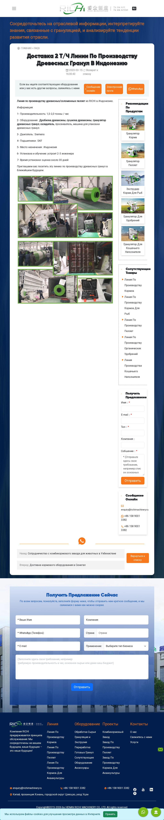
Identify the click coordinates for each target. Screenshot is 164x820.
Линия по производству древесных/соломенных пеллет (51, 101)
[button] (156, 812)
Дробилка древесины (52, 120)
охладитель (47, 124)
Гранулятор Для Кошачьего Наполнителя (132, 248)
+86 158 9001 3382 (74, 788)
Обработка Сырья (85, 731)
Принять (110, 814)
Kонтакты (139, 724)
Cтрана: (90, 632)
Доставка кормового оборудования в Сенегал (58, 565)
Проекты (110, 724)
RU (134, 8)
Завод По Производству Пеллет (111, 747)
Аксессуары (82, 767)
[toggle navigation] (14, 8)
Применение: (94, 646)
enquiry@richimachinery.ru (27, 788)
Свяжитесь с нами (141, 737)
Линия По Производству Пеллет (133, 325)
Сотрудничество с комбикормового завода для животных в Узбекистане (72, 553)
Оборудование (87, 724)
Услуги (134, 742)
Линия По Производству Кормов (133, 285)
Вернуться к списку (138, 558)
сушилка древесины (79, 120)
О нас (133, 731)
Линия (52, 724)
